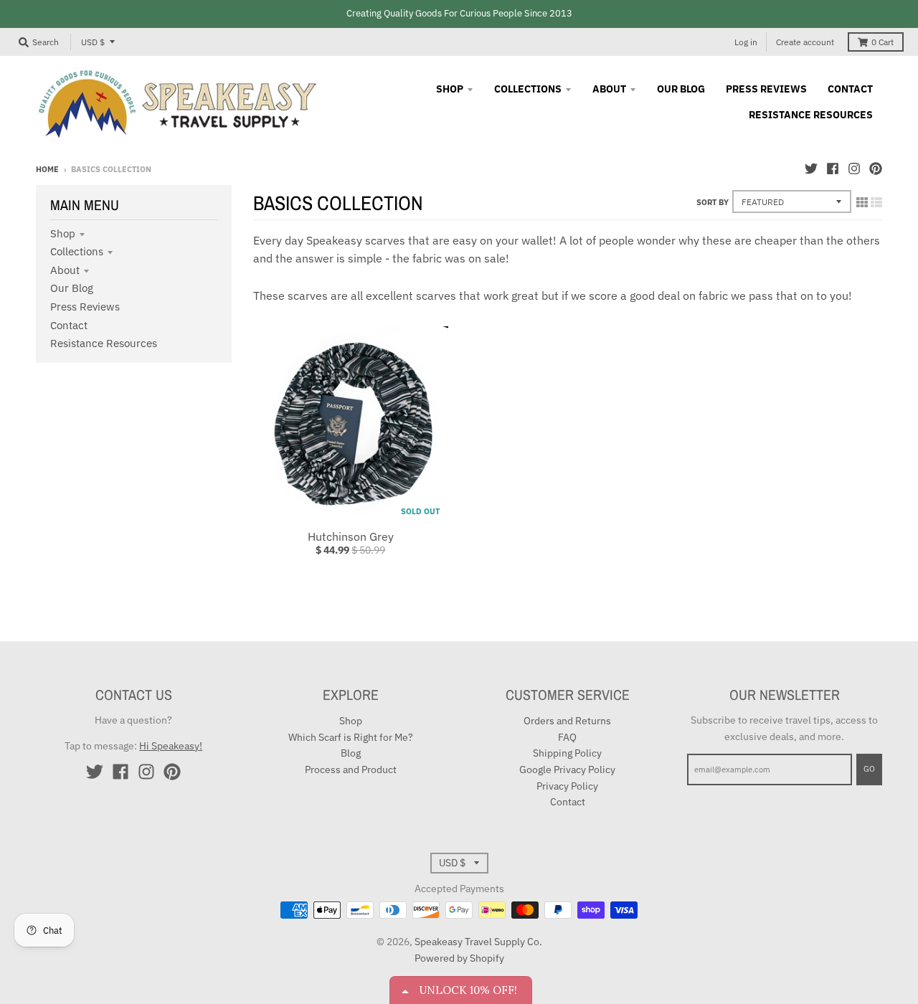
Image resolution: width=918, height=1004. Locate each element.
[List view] (876, 202)
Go (869, 769)
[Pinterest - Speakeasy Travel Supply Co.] (875, 168)
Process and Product (351, 769)
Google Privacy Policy (567, 769)
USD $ (93, 42)
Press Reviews (85, 306)
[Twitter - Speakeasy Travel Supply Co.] (811, 168)
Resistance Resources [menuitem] (811, 114)
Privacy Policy (567, 786)
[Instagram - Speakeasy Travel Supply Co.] (854, 168)
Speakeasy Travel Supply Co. (478, 941)
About (65, 270)
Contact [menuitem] (850, 88)
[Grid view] (862, 202)
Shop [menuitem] (449, 88)
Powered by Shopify (459, 958)
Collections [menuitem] (528, 88)
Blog (351, 753)
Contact (68, 325)
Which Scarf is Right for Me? (350, 737)
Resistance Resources (103, 343)
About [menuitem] (609, 88)
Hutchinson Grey (351, 536)
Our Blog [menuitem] (681, 88)
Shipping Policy (567, 753)
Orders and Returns (567, 720)
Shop (62, 233)
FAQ (567, 737)
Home (47, 169)
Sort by (712, 202)
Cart (882, 42)
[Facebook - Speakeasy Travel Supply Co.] (832, 168)
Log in (745, 42)
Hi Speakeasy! (170, 745)
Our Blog (71, 288)
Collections (76, 251)
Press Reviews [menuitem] (766, 88)
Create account (805, 42)
